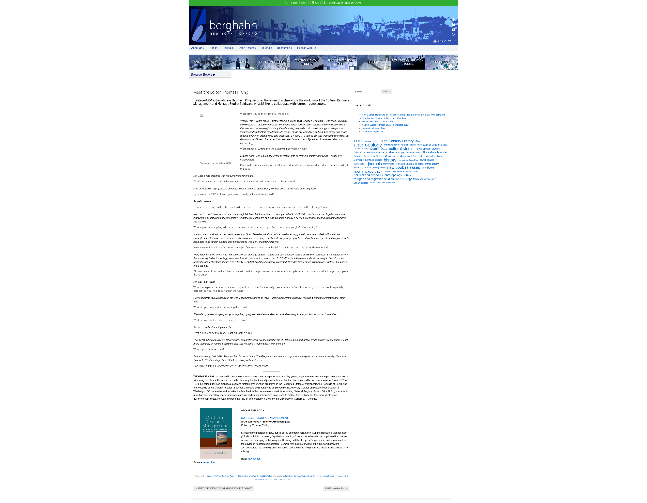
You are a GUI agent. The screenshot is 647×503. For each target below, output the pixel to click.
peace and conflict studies (408, 171)
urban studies (361, 182)
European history (414, 152)
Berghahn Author (228, 476)
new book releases (403, 168)
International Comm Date (408, 160)
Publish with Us (306, 47)
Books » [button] (214, 47)
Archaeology (239, 62)
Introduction (254, 458)
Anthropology (205, 62)
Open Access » (248, 47)
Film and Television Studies (369, 156)
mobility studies (379, 168)
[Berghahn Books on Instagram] (453, 34)
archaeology (288, 476)
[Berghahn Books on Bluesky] (453, 24)
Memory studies (363, 167)
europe (400, 152)
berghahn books (315, 476)
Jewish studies (427, 160)
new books (428, 167)
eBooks (229, 47)
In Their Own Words (250, 476)
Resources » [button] (284, 47)
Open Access (390, 171)
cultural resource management (335, 476)
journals (375, 164)
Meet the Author (266, 476)
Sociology (441, 62)
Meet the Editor (271, 479)
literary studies (390, 164)
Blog (239, 476)
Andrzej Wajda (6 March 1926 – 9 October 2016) (385, 125)
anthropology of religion (396, 144)
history (390, 160)
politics (407, 175)
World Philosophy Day (372, 131)
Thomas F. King (284, 479)
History (374, 62)
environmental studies (380, 152)
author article (431, 144)
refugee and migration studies (374, 179)
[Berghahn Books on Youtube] (453, 29)
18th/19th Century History (366, 141)
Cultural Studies (272, 62)
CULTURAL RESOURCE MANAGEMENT (264, 417)
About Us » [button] (198, 47)
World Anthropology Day (336, 488)
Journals (267, 47)
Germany (359, 160)
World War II (391, 183)
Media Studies (406, 163)
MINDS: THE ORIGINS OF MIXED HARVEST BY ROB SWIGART (223, 488)
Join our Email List (446, 41)
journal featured (360, 164)
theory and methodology (424, 179)
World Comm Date (377, 183)
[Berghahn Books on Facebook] (453, 19)
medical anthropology (427, 163)
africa (417, 141)
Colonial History (361, 149)
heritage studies (257, 479)
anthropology (368, 145)
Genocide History (434, 156)
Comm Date (378, 148)
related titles (209, 462)
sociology (403, 179)
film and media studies (435, 152)
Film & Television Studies (340, 62)
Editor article (359, 152)
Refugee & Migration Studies (407, 62)
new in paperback (368, 171)
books (444, 144)
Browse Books (201, 74)
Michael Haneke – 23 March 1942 (378, 121)
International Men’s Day (373, 128)
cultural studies (402, 149)
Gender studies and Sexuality (405, 156)
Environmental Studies (306, 62)
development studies (428, 148)
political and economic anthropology (378, 175)
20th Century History (397, 141)
